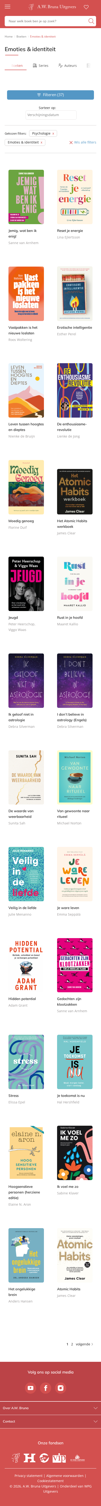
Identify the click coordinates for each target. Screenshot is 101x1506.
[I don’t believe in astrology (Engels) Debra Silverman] (74, 695)
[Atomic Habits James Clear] (74, 1267)
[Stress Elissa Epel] (26, 1073)
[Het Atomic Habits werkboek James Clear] (74, 501)
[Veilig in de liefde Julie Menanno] (26, 886)
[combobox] (51, 115)
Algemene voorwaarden (65, 1475)
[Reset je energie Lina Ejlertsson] (74, 209)
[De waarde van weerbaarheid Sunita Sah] (26, 792)
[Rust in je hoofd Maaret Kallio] (74, 595)
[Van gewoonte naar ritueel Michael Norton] (74, 792)
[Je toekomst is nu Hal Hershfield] (74, 1073)
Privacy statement (29, 1475)
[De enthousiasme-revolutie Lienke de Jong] (74, 405)
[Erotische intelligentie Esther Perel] (74, 305)
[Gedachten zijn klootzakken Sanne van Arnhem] (74, 979)
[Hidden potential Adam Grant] (26, 977)
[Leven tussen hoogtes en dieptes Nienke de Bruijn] (26, 405)
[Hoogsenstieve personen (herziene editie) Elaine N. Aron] (26, 1170)
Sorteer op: (47, 108)
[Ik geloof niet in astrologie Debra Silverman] (26, 695)
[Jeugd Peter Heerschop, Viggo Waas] (26, 598)
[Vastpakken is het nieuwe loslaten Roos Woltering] (26, 308)
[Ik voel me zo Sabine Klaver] (74, 1165)
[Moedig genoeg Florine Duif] (26, 499)
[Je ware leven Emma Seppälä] (74, 886)
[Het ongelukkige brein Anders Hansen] (26, 1269)
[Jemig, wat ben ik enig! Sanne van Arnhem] (26, 211)
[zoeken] (91, 21)
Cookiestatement (50, 1481)
